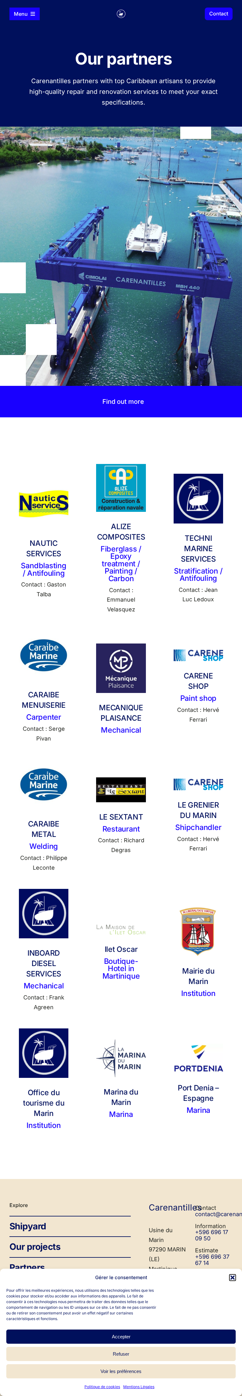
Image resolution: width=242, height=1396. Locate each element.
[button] (232, 1277)
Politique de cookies (102, 1386)
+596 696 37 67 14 (212, 1259)
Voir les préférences (121, 1371)
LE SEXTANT (121, 816)
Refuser (121, 1354)
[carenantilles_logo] (121, 12)
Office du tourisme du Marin (43, 1103)
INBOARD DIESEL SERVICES (43, 963)
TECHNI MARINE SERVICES (198, 549)
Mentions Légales (138, 1386)
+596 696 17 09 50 (211, 1235)
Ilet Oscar (121, 949)
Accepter (121, 1336)
